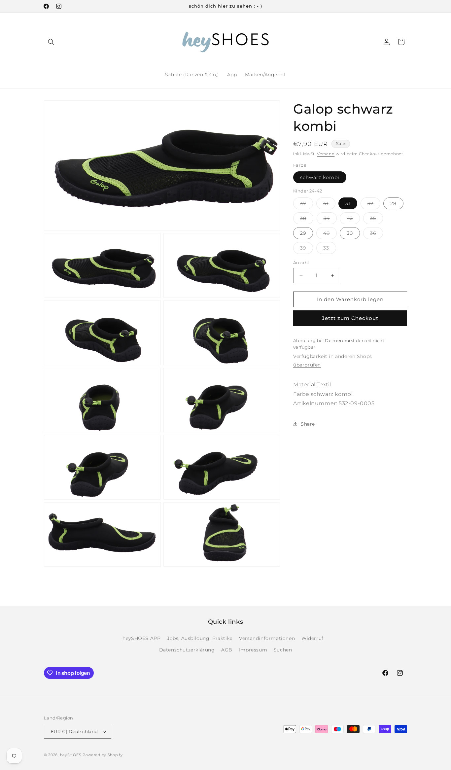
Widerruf (312, 638)
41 (329, 204)
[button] (51, 42)
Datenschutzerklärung (187, 650)
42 (353, 219)
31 (347, 203)
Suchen (283, 650)
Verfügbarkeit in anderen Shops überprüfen (332, 361)
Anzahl (301, 262)
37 (306, 204)
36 (376, 234)
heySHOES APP (141, 638)
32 (373, 204)
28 (393, 203)
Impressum (253, 650)
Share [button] (308, 424)
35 (376, 219)
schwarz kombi (319, 178)
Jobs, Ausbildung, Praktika (200, 638)
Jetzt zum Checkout (350, 318)
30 (350, 233)
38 (306, 219)
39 (306, 249)
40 (330, 234)
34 (330, 219)
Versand (325, 153)
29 (303, 233)
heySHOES (71, 754)
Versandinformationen (267, 638)
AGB (226, 650)
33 (329, 249)
